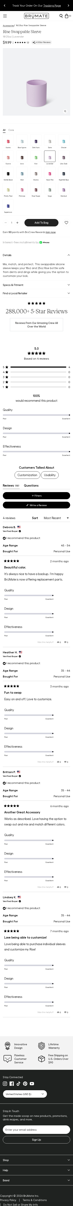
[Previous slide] (4, 5)
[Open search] (61, 16)
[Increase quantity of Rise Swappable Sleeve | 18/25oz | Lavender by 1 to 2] (17, 223)
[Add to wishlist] (66, 222)
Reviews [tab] (11, 486)
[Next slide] (68, 5)
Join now (51, 232)
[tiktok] (18, 1084)
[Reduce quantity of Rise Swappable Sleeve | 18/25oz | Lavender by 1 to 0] (6, 223)
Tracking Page (52, 5)
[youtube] (32, 1084)
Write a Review (43, 505)
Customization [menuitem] (27, 475)
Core (11, 129)
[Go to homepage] (36, 16)
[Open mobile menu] (4, 16)
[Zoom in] (65, 111)
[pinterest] (25, 1084)
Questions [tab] (31, 486)
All (4, 129)
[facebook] (12, 1084)
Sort (35, 518)
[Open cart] (66, 16)
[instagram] (5, 1084)
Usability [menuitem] (50, 475)
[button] (36, 82)
